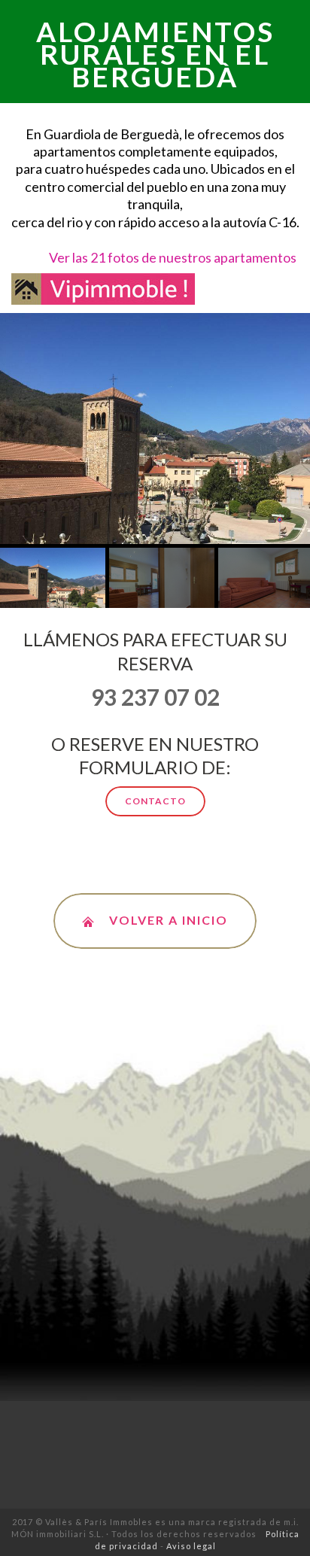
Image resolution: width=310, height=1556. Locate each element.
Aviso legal (191, 1546)
